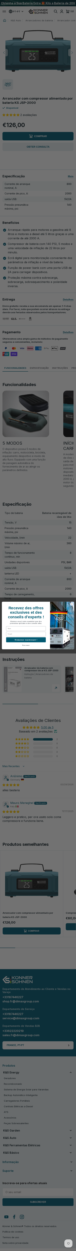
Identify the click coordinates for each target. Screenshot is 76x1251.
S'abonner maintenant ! (26, 640)
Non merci (26, 645)
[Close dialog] (71, 604)
